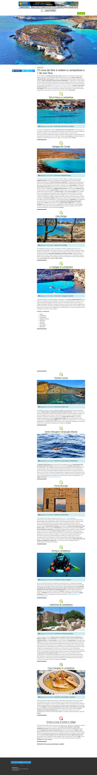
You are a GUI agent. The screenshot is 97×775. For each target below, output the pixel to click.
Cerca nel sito (81, 13)
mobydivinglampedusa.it (42, 595)
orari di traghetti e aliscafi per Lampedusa (62, 85)
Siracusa (65, 518)
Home (21, 762)
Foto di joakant (82, 576)
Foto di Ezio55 (82, 172)
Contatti (21, 765)
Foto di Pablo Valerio (81, 457)
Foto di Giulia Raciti (81, 403)
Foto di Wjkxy (82, 511)
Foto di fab (83, 241)
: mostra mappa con (57, 126)
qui (75, 202)
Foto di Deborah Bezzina (80, 122)
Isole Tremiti (78, 419)
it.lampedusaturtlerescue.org (54, 477)
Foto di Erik (83, 693)
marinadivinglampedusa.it (72, 594)
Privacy (28, 765)
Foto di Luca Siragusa (93, 63)
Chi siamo (14, 765)
